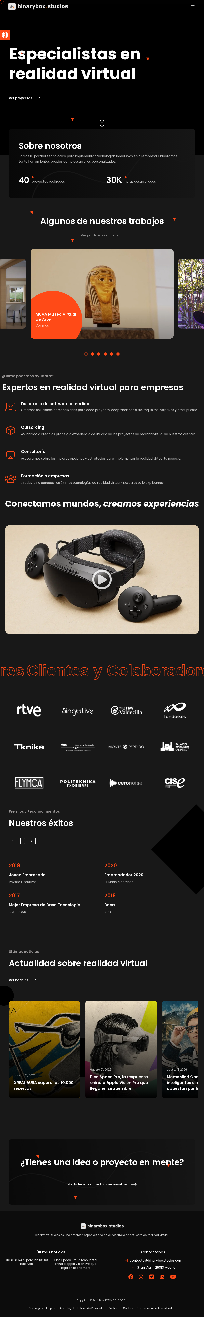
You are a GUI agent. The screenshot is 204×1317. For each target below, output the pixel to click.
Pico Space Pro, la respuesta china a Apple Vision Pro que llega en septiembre (119, 1082)
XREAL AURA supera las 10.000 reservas (26, 1262)
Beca (109, 905)
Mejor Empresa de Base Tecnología (44, 905)
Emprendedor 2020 (123, 875)
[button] (5, 35)
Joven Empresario (27, 875)
